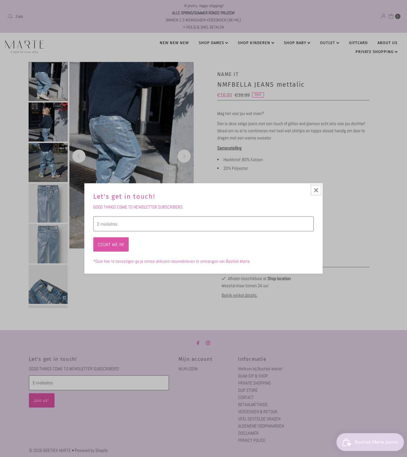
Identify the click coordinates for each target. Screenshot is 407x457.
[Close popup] (316, 190)
